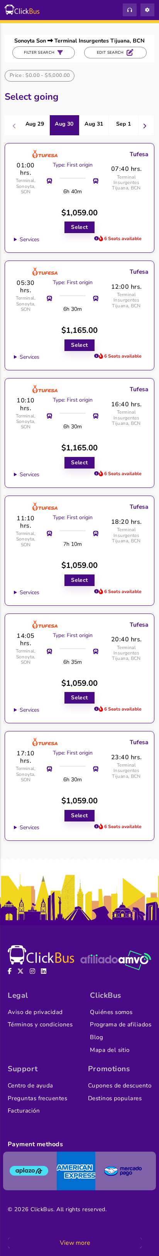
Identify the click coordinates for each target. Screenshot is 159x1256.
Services (29, 239)
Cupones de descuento (119, 1085)
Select (79, 227)
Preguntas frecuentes (37, 1098)
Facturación (24, 1111)
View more (75, 1243)
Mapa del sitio (109, 1050)
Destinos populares (115, 1098)
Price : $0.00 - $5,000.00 (40, 75)
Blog (96, 1037)
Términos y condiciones (40, 1024)
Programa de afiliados (120, 1024)
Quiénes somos (111, 1012)
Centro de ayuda (30, 1085)
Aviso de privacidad (35, 1012)
